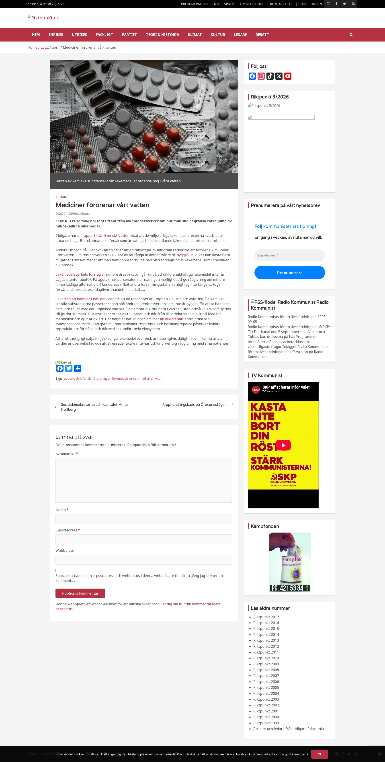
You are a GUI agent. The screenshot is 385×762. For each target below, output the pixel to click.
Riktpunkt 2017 (266, 616)
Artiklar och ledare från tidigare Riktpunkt (288, 728)
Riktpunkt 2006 (266, 681)
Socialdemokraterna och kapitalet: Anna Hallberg (94, 407)
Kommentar (66, 453)
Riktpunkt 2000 (266, 716)
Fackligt (104, 34)
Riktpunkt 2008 (266, 669)
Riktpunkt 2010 (266, 658)
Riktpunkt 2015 (266, 628)
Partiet (129, 34)
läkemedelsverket (125, 378)
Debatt (262, 34)
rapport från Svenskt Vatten (105, 235)
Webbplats (64, 550)
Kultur (218, 34)
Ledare (240, 34)
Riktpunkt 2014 (266, 634)
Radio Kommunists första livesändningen (282, 316)
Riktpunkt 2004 (266, 693)
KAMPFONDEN (311, 4)
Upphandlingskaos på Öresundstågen (195, 404)
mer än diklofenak (167, 318)
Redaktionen (82, 213)
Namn (62, 509)
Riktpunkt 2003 (266, 699)
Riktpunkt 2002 (266, 705)
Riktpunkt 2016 (266, 622)
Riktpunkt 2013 (266, 640)
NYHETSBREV (224, 4)
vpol (158, 378)
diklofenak (83, 378)
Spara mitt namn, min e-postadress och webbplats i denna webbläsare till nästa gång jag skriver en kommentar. (139, 578)
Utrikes (79, 34)
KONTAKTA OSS (281, 4)
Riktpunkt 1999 (266, 722)
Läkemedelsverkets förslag (78, 274)
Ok (320, 754)
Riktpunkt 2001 (266, 711)
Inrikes (56, 34)
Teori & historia (162, 34)
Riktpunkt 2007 (266, 675)
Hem (36, 34)
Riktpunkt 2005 (266, 687)
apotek (69, 378)
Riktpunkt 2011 (266, 652)
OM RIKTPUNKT (252, 4)
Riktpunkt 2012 (266, 646)
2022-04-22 (63, 213)
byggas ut (184, 254)
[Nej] (379, 754)
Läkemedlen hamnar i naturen (80, 298)
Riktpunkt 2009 (266, 664)
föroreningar (101, 378)
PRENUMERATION (194, 4)
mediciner (146, 378)
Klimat (195, 34)
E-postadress (67, 530)
